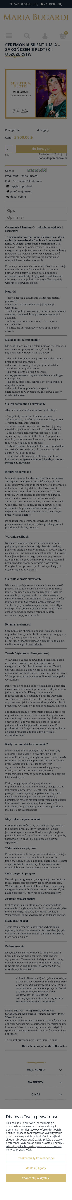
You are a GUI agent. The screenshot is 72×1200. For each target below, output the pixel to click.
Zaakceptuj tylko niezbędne (36, 1158)
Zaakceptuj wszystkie (36, 1178)
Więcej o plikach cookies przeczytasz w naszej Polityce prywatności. (34, 1147)
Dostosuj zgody (36, 1168)
